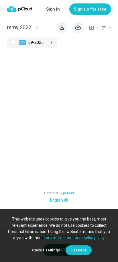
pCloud (68, 193)
